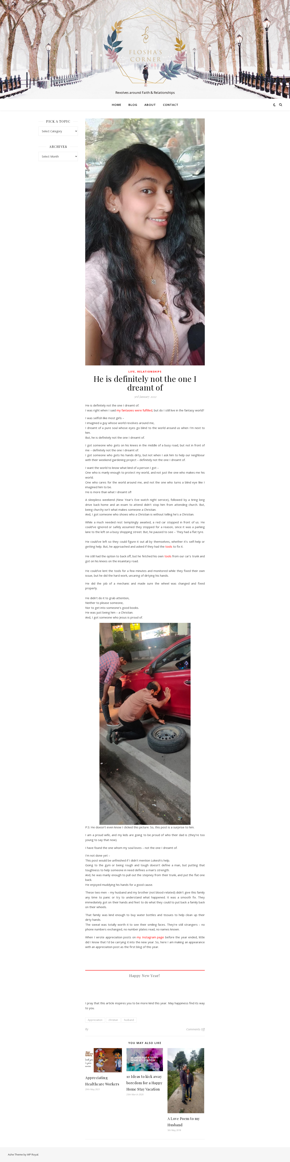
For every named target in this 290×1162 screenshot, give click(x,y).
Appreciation (95, 1020)
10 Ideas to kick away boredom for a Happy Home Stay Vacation (144, 1083)
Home (116, 105)
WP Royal (32, 1154)
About (150, 105)
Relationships (149, 371)
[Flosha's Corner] (145, 46)
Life (131, 371)
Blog (132, 105)
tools (168, 546)
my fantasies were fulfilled (134, 410)
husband (129, 1020)
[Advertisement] (232, 177)
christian (113, 1020)
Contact (170, 105)
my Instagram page (150, 937)
